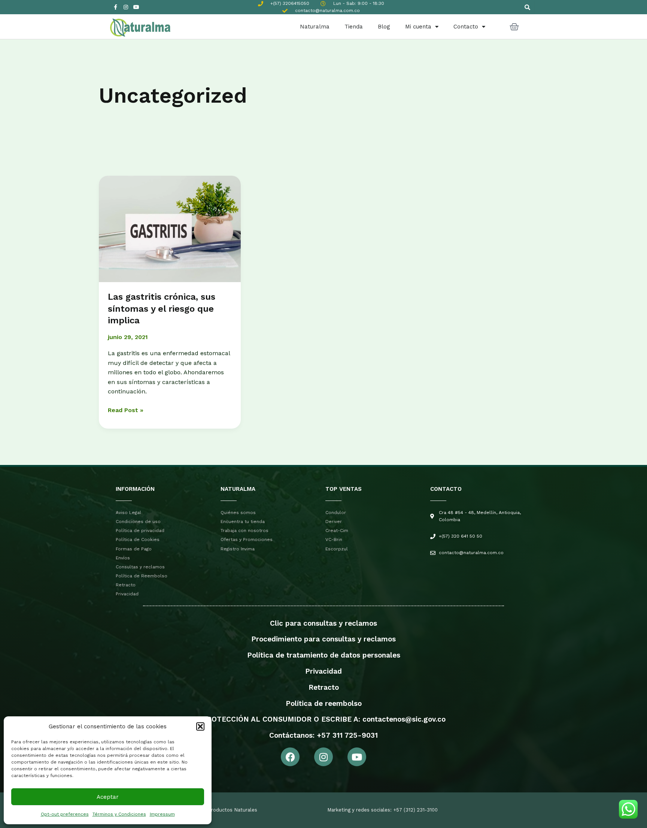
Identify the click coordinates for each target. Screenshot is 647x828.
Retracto (324, 687)
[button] (200, 726)
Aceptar (108, 797)
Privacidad (323, 671)
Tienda (353, 26)
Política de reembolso (324, 703)
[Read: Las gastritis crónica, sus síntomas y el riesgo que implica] (170, 228)
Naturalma (314, 26)
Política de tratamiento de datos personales (323, 655)
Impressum (162, 814)
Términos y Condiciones (119, 814)
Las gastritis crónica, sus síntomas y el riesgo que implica (161, 308)
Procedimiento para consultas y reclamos (323, 639)
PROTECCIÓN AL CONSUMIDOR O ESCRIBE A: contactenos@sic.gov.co (324, 719)
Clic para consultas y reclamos (323, 623)
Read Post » (125, 409)
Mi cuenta (418, 26)
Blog (384, 26)
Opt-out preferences (65, 814)
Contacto (465, 26)
